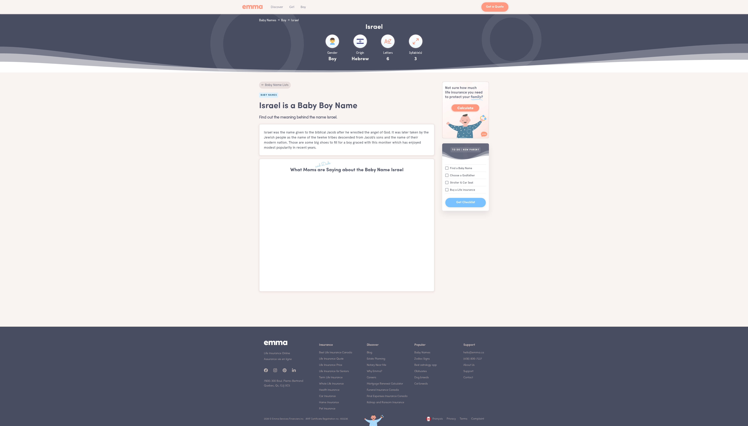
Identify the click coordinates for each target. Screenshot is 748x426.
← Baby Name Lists (274, 85)
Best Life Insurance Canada (335, 352)
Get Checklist (465, 202)
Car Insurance (327, 396)
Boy (303, 7)
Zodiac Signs (422, 359)
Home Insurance (329, 402)
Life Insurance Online (277, 353)
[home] (254, 7)
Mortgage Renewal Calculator (385, 384)
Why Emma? (374, 371)
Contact (468, 377)
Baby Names (422, 352)
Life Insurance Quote (331, 359)
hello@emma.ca (473, 352)
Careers (371, 377)
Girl (291, 7)
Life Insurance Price (330, 365)
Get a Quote (495, 6)
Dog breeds (421, 377)
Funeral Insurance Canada (383, 390)
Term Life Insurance (330, 377)
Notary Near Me (376, 365)
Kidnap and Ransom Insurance (385, 402)
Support (468, 371)
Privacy (451, 419)
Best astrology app (425, 365)
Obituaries (420, 371)
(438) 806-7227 (472, 359)
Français (437, 419)
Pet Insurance (327, 408)
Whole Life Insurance (331, 384)
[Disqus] (347, 232)
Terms (463, 419)
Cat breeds (421, 384)
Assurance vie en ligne (278, 359)
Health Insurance (329, 390)
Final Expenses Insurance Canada (387, 396)
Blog (369, 352)
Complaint (477, 419)
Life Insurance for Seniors (334, 371)
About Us (469, 365)
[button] (277, 7)
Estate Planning (376, 359)
